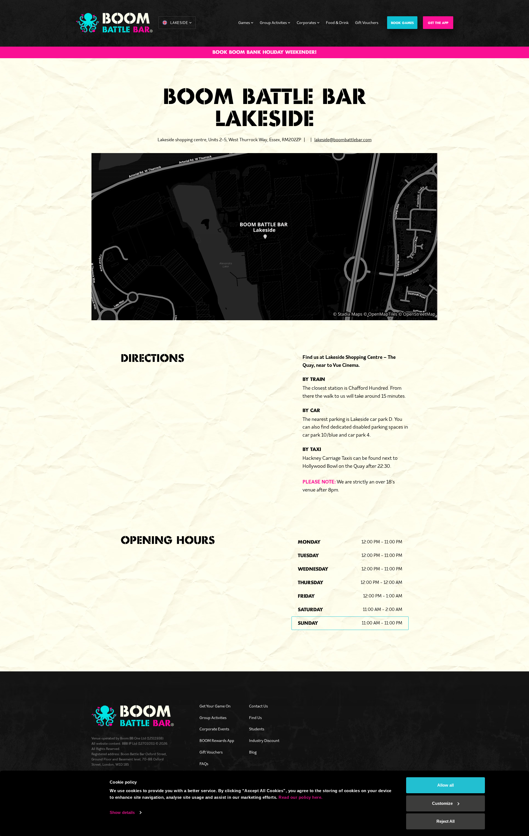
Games (244, 22)
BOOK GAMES (402, 23)
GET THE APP (438, 23)
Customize (442, 803)
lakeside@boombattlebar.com (343, 139)
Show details (122, 812)
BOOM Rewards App (216, 740)
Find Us (255, 717)
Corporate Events (214, 729)
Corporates (306, 22)
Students (256, 729)
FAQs (203, 763)
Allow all (445, 785)
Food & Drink (337, 22)
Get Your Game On (215, 706)
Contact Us (258, 706)
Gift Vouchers (366, 22)
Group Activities (273, 22)
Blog (253, 752)
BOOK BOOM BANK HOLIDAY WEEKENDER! (264, 52)
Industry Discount (264, 740)
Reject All (445, 821)
